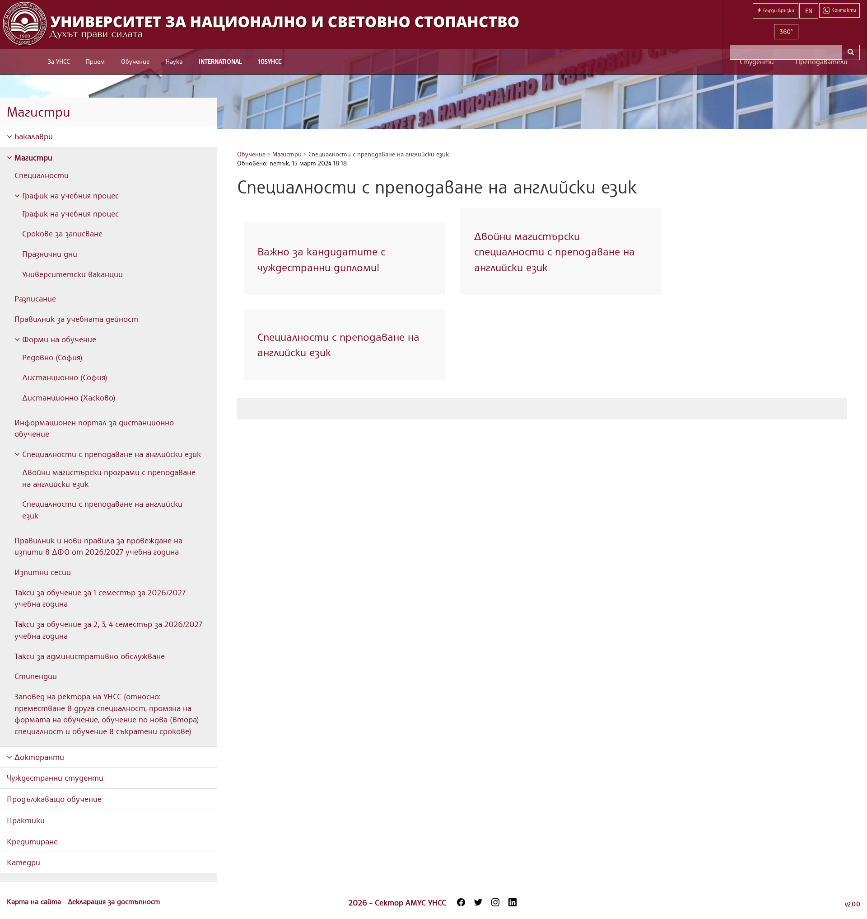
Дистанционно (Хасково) (69, 397)
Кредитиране (32, 841)
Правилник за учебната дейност (76, 319)
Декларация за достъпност (114, 901)
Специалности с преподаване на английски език (110, 454)
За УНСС (59, 61)
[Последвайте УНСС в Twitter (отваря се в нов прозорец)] (478, 902)
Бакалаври (32, 136)
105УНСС (269, 61)
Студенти (757, 61)
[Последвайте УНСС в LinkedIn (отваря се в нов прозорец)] (512, 902)
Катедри (23, 862)
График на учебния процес (69, 195)
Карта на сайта (35, 901)
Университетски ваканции (72, 274)
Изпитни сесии (42, 572)
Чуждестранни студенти (55, 777)
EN (808, 10)
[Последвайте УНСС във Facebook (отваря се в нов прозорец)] (461, 902)
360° (786, 31)
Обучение (135, 61)
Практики (26, 820)
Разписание (35, 298)
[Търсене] (851, 52)
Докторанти (38, 757)
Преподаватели (822, 61)
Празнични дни (49, 254)
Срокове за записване (62, 233)
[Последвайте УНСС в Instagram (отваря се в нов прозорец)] (495, 902)
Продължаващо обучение (54, 799)
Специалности (41, 175)
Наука (174, 61)
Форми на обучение (58, 339)
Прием (95, 61)
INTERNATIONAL (220, 61)
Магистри (32, 157)
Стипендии (35, 676)
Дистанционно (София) (64, 377)
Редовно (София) (52, 357)
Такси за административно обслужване (89, 656)
